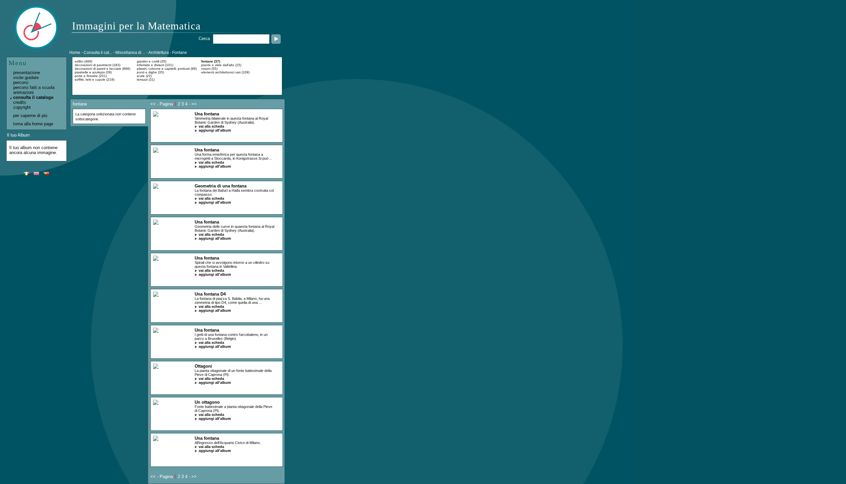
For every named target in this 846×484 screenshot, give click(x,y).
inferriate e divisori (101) (155, 65)
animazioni (23, 92)
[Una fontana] (155, 115)
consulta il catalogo (33, 97)
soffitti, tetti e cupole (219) (94, 79)
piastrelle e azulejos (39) (93, 72)
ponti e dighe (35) (150, 72)
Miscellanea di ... (130, 52)
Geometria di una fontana (221, 185)
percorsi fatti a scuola (34, 87)
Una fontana (207, 113)
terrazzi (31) (146, 79)
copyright (22, 107)
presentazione (26, 72)
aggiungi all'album (215, 130)
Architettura (158, 52)
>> (194, 103)
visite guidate (26, 77)
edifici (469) (83, 61)
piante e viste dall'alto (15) (221, 65)
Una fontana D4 (210, 294)
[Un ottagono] (155, 403)
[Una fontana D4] (155, 295)
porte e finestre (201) (91, 76)
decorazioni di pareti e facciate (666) (102, 68)
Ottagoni (203, 366)
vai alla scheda (211, 126)
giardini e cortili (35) (151, 61)
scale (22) (144, 76)
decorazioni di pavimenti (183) (97, 65)
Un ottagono (207, 402)
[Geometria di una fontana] (155, 187)
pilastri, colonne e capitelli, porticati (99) (167, 68)
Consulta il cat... (98, 52)
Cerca (204, 38)
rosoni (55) (209, 68)
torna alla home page (33, 123)
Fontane (179, 52)
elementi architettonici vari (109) (225, 72)
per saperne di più (30, 115)
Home (74, 52)
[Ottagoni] (155, 367)
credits (19, 102)
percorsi (20, 82)
